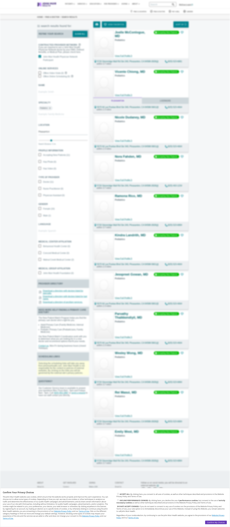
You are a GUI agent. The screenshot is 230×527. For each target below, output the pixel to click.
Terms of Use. (84, 511)
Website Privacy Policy (63, 511)
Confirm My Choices (216, 522)
